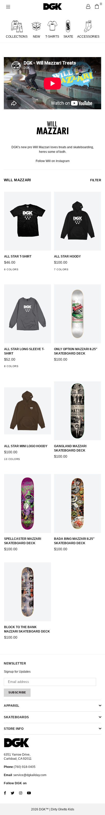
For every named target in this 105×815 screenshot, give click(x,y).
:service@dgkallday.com (29, 775)
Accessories (88, 36)
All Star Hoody (67, 256)
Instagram (63, 161)
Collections (17, 36)
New (36, 36)
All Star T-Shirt (17, 256)
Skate (68, 36)
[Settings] (88, 6)
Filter (95, 180)
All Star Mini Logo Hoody (25, 446)
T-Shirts (52, 36)
